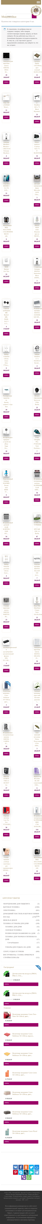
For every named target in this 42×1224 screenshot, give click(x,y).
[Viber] (23, 1177)
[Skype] (20, 1172)
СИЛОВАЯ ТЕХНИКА (13, 930)
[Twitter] (31, 1167)
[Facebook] (20, 1167)
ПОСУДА (6, 917)
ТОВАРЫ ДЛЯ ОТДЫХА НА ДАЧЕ (18, 947)
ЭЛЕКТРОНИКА (9, 910)
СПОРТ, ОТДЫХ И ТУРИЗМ (13, 951)
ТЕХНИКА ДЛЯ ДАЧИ (13, 927)
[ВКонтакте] (15, 1167)
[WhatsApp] (29, 1177)
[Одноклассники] (26, 1167)
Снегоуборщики (13, 942)
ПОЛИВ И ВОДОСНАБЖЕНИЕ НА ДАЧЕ (20, 933)
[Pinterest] (15, 1172)
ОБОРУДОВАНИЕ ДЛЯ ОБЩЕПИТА (16, 904)
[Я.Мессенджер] (31, 1172)
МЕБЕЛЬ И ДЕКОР (10, 920)
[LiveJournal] (26, 1172)
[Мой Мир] (36, 1167)
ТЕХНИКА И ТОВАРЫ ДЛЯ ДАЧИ (16, 923)
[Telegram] (36, 1172)
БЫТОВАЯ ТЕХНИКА (11, 907)
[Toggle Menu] (38, 2)
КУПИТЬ (6, 880)
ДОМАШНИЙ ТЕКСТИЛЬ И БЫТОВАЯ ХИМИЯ (21, 914)
